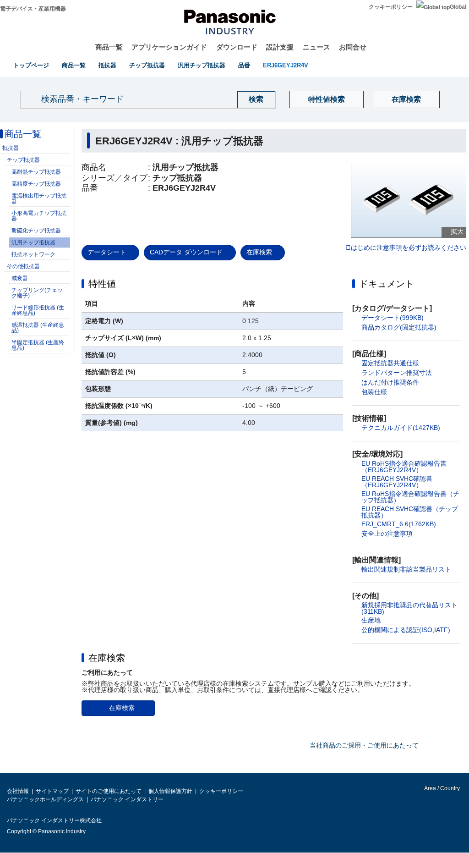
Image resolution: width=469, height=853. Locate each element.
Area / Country (441, 788)
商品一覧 (109, 47)
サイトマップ (52, 791)
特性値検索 (326, 99)
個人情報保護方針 (170, 791)
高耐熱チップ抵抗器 (36, 172)
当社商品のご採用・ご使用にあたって (364, 745)
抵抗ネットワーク (33, 254)
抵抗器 (107, 65)
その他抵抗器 (23, 266)
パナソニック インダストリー (127, 799)
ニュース (316, 47)
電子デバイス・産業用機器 (33, 9)
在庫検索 (406, 99)
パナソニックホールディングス (45, 799)
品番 (244, 65)
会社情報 (18, 791)
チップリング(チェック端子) (37, 293)
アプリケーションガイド (169, 47)
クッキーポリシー (391, 7)
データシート (106, 252)
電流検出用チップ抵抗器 (38, 198)
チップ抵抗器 (147, 65)
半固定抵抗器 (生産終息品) (37, 345)
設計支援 (280, 47)
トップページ (31, 65)
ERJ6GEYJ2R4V (285, 65)
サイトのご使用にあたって (109, 791)
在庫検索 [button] (106, 657)
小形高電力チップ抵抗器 (38, 216)
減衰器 (19, 278)
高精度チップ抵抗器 (36, 184)
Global (458, 7)
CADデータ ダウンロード (186, 252)
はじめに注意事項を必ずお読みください (408, 248)
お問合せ (352, 47)
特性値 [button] (102, 283)
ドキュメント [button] (386, 283)
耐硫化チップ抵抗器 (36, 230)
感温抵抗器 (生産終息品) (37, 328)
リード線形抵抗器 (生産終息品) (37, 310)
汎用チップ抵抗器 (201, 65)
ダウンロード (236, 47)
